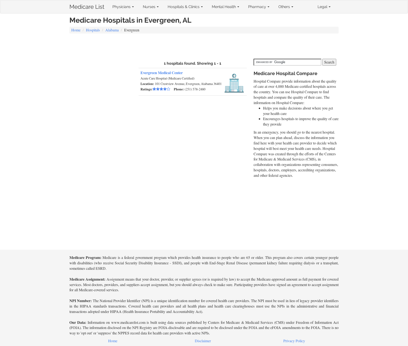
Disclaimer (203, 340)
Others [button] (284, 6)
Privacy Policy (294, 340)
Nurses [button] (149, 6)
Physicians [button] (122, 6)
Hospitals (93, 29)
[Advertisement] (204, 46)
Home (76, 29)
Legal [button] (323, 6)
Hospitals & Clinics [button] (184, 6)
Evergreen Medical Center (161, 72)
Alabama (112, 29)
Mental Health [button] (224, 6)
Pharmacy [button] (257, 6)
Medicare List (86, 5)
